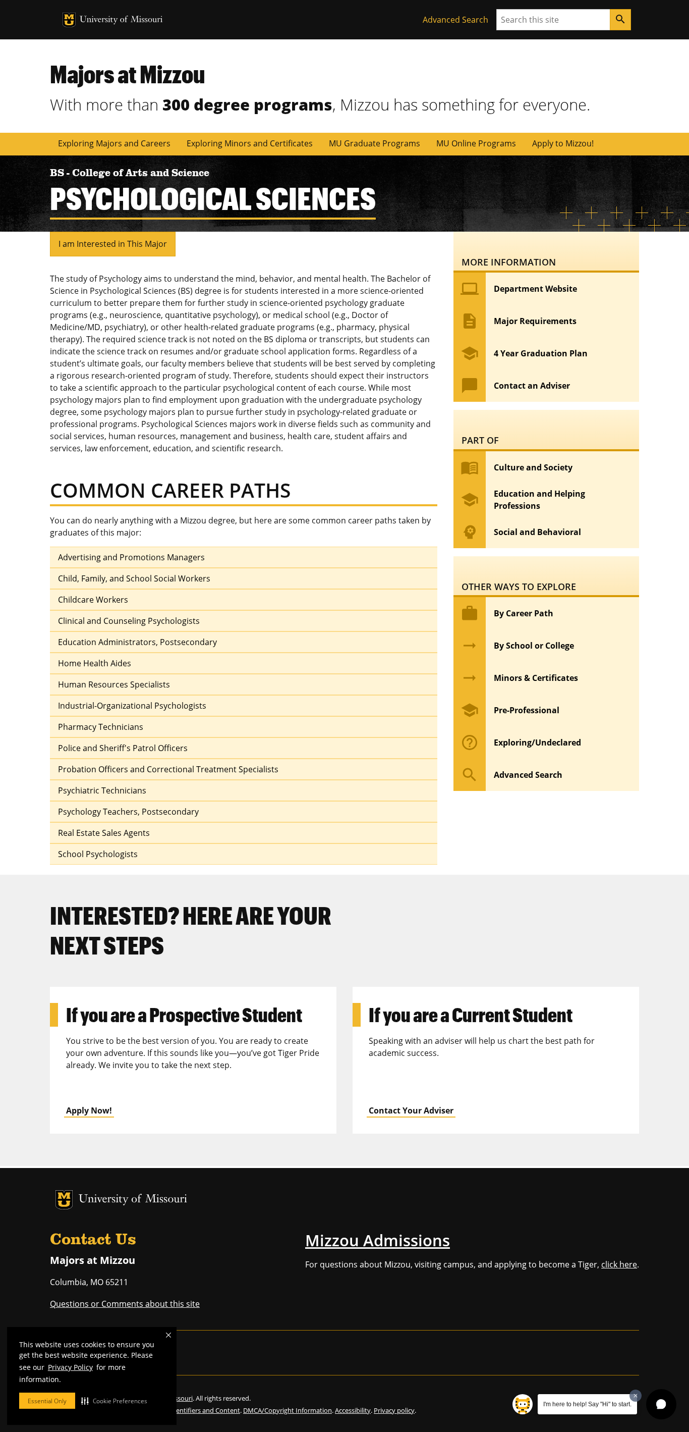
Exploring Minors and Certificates (250, 143)
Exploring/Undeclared (521, 742)
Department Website (519, 289)
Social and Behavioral (521, 532)
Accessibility (353, 1410)
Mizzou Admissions (377, 1240)
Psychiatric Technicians (102, 790)
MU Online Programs (476, 143)
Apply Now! (89, 1110)
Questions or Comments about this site (125, 1303)
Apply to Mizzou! (563, 143)
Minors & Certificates (519, 678)
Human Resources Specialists (114, 684)
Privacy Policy (70, 1367)
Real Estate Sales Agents (104, 832)
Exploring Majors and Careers (114, 143)
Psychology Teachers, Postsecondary (128, 811)
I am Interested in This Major (113, 243)
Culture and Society (516, 467)
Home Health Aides (94, 663)
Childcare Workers (93, 599)
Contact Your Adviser (411, 1110)
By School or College (517, 646)
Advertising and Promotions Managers (131, 557)
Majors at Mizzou (127, 73)
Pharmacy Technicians (100, 726)
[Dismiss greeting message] (635, 1396)
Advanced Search (455, 19)
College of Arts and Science (140, 174)
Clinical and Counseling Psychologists (129, 620)
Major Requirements (519, 321)
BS (58, 174)
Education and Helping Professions (523, 499)
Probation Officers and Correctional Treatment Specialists (168, 769)
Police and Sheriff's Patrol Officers (123, 748)
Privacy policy (394, 1410)
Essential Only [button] (47, 1401)
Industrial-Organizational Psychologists (132, 705)
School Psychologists (98, 854)
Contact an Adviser (515, 386)
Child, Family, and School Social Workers (134, 578)
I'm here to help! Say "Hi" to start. (587, 1404)
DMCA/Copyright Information (287, 1410)
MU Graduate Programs (374, 143)
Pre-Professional (510, 710)
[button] (114, 1401)
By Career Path (507, 613)
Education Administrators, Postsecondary (137, 642)
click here (619, 1264)
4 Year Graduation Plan (524, 353)
